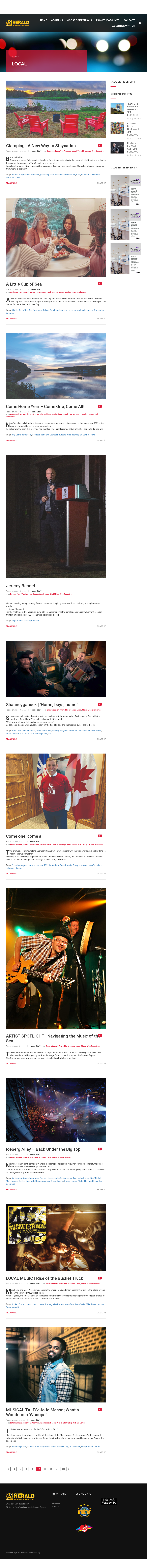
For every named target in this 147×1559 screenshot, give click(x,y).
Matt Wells (80, 1304)
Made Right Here (64, 845)
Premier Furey (71, 865)
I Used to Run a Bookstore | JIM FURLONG (133, 129)
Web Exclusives (98, 151)
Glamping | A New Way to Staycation (41, 145)
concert (28, 1304)
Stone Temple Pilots (73, 1181)
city (13, 435)
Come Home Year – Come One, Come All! (45, 406)
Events (26, 1157)
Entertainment (53, 710)
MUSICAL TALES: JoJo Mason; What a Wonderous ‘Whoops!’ (42, 1412)
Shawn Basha (57, 1181)
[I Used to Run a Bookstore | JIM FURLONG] (117, 128)
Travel (17, 177)
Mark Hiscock (89, 731)
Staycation (94, 174)
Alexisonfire (17, 1178)
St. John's (84, 435)
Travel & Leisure (84, 151)
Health (50, 292)
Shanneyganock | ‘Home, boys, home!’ (42, 704)
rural (78, 174)
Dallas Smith (50, 1446)
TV (88, 845)
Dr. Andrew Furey (56, 865)
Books (13, 594)
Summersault (12, 1307)
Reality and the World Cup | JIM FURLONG (132, 147)
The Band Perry (91, 1181)
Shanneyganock (40, 733)
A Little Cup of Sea (24, 284)
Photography (73, 414)
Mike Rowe (91, 1304)
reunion (100, 1304)
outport (62, 435)
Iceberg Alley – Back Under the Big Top (43, 1149)
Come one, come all (25, 836)
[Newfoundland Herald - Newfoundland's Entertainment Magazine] (19, 22)
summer (10, 177)
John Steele (83, 1178)
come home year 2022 (38, 865)
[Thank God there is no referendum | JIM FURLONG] (117, 108)
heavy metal (38, 1304)
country (40, 1446)
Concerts (31, 1446)
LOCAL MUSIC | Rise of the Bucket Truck (44, 1278)
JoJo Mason (74, 1446)
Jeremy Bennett (21, 585)
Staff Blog (54, 594)
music (98, 731)
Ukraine (18, 868)
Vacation (10, 313)
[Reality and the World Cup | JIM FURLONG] (117, 147)
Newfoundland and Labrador (62, 174)
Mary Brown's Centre (15, 1181)
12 (51, 1469)
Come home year (23, 435)
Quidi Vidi (30, 1181)
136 (63, 1469)
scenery (85, 174)
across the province (21, 174)
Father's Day (62, 1446)
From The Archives (63, 151)
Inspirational (57, 414)
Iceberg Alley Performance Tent (67, 731)
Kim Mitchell (95, 1178)
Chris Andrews (28, 731)
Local (74, 151)
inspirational (17, 620)
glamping (44, 174)
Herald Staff (36, 151)
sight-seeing (87, 310)
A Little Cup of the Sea (22, 310)
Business (50, 151)
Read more (11, 183)
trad (50, 733)
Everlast (43, 1178)
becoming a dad (19, 1446)
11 (45, 1469)
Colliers (45, 310)
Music (84, 710)
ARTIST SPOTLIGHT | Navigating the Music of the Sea (53, 1038)
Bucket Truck (18, 1304)
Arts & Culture (16, 414)
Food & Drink (24, 292)
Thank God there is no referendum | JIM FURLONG (134, 109)
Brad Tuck (16, 731)
